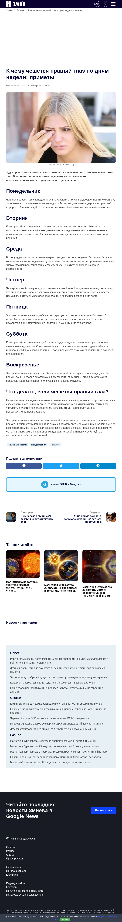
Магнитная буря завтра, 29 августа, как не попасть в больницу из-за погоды (61, 588)
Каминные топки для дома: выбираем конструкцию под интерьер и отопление (56, 703)
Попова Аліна (12, 85)
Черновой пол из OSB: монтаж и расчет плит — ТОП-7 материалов (49, 718)
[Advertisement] (61, 41)
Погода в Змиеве (16, 871)
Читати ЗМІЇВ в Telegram (66, 484)
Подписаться (103, 810)
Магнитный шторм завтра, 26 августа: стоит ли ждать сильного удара (51, 762)
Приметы (55, 444)
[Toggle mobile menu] (113, 3)
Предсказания (38, 444)
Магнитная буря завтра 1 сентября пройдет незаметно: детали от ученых (22, 586)
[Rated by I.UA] (21, 838)
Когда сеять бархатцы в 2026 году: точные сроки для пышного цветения (52, 682)
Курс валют (13, 874)
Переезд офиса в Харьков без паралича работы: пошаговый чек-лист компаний (57, 723)
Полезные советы (17, 444)
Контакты (11, 887)
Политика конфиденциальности (25, 891)
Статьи (10, 854)
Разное (10, 851)
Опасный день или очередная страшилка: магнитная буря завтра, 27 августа (55, 757)
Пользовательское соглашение (24, 894)
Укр (97, 4)
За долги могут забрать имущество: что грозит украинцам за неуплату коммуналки (58, 677)
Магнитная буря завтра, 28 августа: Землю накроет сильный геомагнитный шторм (97, 591)
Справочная (13, 867)
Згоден (65, 920)
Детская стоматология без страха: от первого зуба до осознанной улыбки (53, 729)
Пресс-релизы (14, 858)
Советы (10, 847)
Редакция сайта (15, 883)
